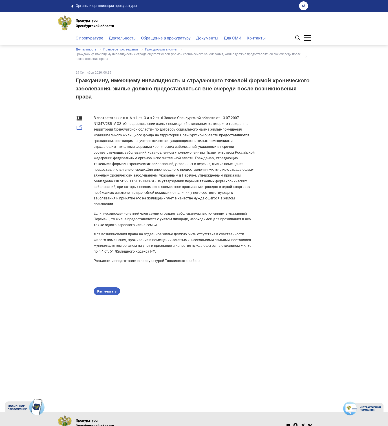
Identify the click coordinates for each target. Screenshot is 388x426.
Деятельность (122, 38)
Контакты (256, 38)
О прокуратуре (89, 38)
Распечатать (107, 291)
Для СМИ (232, 38)
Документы (207, 38)
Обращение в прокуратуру (166, 38)
